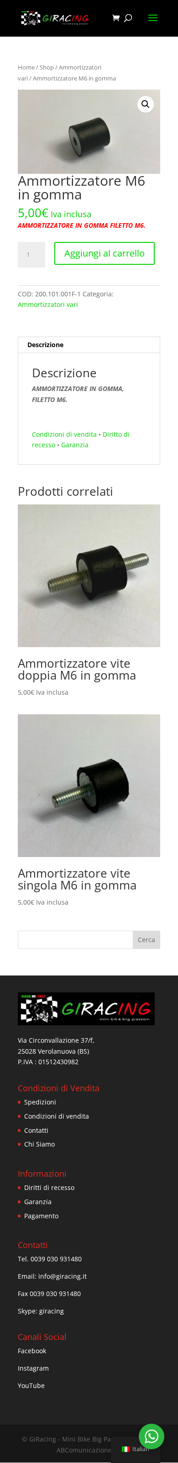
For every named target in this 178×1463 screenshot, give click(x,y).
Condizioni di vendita (64, 434)
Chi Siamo (39, 1144)
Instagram (33, 1368)
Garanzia (75, 444)
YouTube (31, 1385)
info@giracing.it (62, 1276)
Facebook (32, 1350)
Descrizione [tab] (45, 344)
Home (26, 67)
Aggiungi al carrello (104, 253)
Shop (47, 67)
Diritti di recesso (49, 1187)
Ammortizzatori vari (48, 304)
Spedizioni (40, 1102)
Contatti (36, 1130)
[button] (145, 104)
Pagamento (41, 1215)
